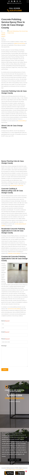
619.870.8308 (15, 10)
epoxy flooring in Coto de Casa (16, 185)
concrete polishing (22, 120)
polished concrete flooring (19, 43)
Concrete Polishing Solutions (3, 34)
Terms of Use (16, 469)
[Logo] (14, 387)
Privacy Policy (9, 469)
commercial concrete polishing (14, 308)
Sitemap (21, 469)
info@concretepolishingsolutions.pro (15, 3)
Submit (4, 369)
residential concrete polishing (14, 253)
